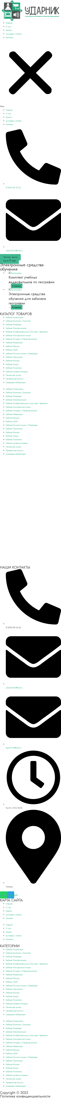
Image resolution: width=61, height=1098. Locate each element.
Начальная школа (13, 375)
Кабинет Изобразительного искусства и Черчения (27, 331)
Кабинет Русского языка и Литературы (22, 353)
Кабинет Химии (12, 364)
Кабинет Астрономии (14, 317)
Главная (9, 22)
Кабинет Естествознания (16, 328)
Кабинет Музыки (12, 346)
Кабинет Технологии (14, 357)
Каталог (9, 30)
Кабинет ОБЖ (12, 349)
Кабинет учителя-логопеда (17, 371)
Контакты (9, 37)
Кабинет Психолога (14, 367)
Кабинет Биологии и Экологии (18, 321)
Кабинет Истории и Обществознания (21, 339)
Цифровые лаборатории (16, 382)
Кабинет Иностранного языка (18, 335)
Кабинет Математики (14, 342)
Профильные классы (14, 378)
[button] (30, 75)
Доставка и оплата (13, 33)
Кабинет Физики (12, 360)
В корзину (16, 285)
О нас (8, 26)
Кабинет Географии (13, 324)
